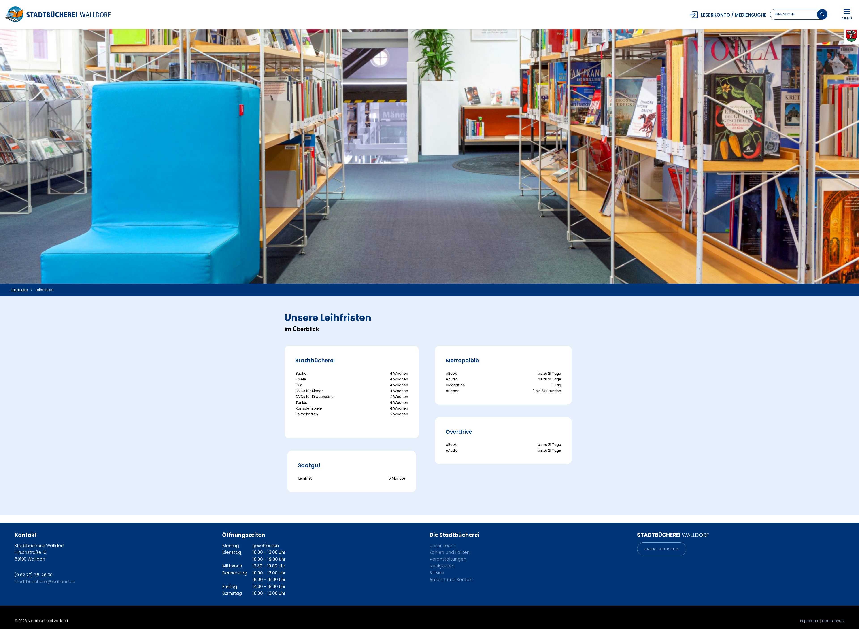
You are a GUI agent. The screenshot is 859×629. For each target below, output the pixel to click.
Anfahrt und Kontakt (451, 580)
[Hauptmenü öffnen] (847, 12)
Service (437, 573)
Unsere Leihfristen (661, 549)
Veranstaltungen (448, 559)
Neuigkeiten (442, 566)
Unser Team (442, 546)
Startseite (19, 289)
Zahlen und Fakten (450, 552)
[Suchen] (822, 14)
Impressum (809, 620)
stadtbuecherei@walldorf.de (45, 582)
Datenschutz (833, 620)
